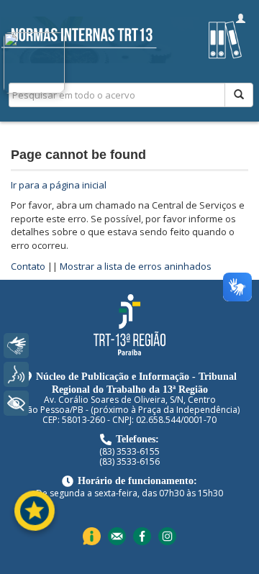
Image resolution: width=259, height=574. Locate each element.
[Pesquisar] (238, 95)
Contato (28, 266)
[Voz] (16, 374)
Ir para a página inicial (58, 184)
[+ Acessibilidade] (16, 403)
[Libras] (16, 345)
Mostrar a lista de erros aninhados (136, 266)
